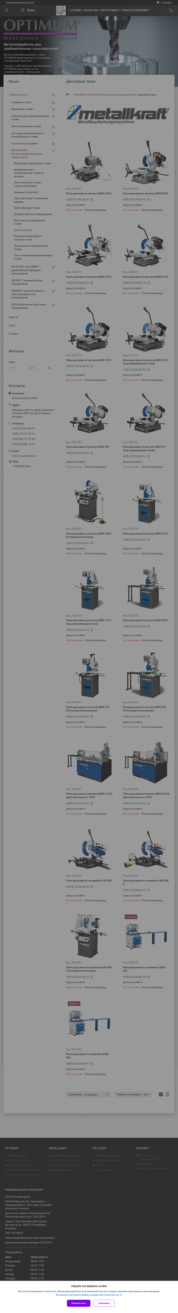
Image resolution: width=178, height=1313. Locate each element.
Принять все (78, 1303)
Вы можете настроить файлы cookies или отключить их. (88, 1295)
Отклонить (104, 1303)
